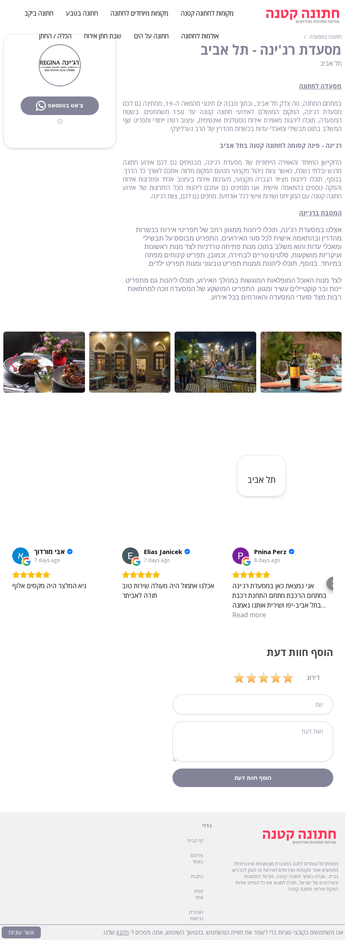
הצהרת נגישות (196, 915)
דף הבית (195, 840)
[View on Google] (20, 555)
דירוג (313, 677)
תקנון (123, 932)
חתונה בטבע (82, 13)
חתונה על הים (151, 36)
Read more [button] (249, 614)
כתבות (197, 876)
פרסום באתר (197, 858)
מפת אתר (198, 894)
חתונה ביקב (38, 13)
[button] (13, 362)
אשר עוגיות (21, 932)
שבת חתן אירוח (103, 36)
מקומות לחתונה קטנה (207, 13)
